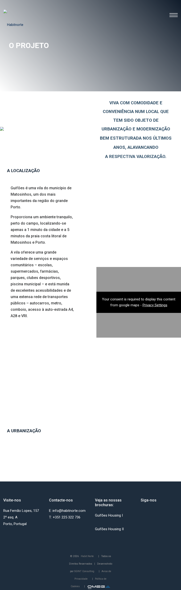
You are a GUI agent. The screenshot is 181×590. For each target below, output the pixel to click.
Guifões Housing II (109, 529)
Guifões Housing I (109, 515)
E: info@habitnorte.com (67, 511)
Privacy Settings (155, 305)
